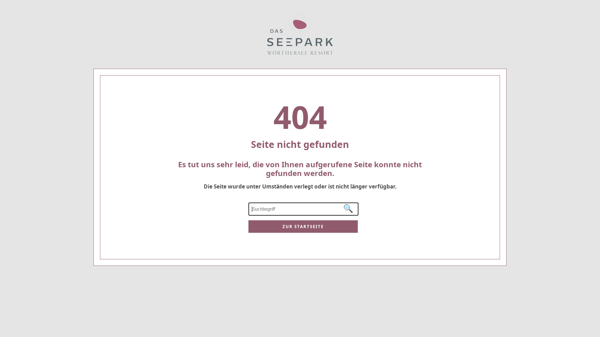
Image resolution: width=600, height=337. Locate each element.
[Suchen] (348, 209)
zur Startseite (303, 226)
